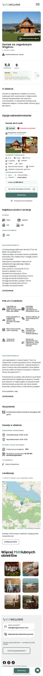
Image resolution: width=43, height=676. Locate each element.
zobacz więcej (21, 177)
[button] (21, 503)
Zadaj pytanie (10, 542)
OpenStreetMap (29, 528)
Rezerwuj (21, 195)
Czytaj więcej (7, 290)
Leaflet (21, 528)
